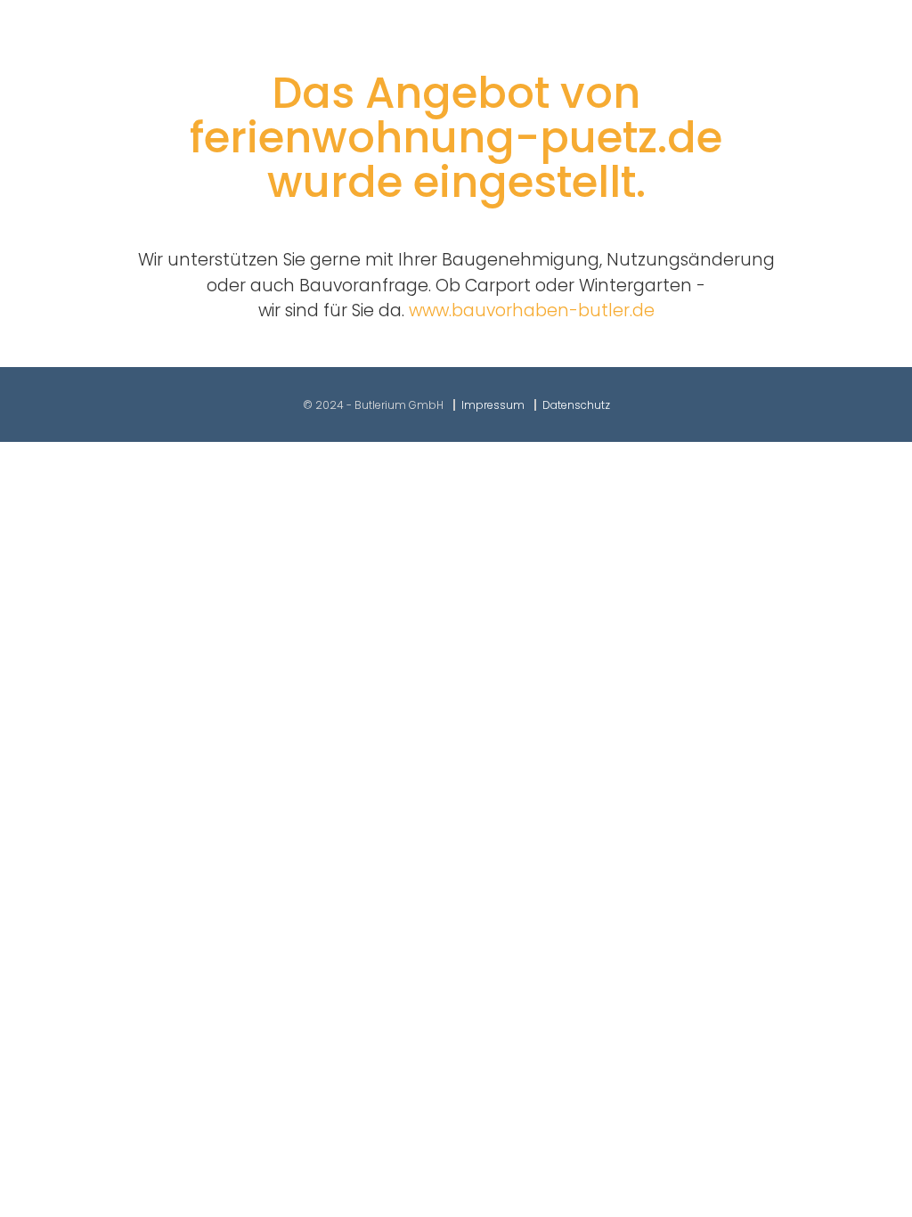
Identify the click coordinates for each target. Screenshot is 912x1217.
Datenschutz (576, 405)
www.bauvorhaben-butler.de (532, 310)
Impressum (493, 405)
